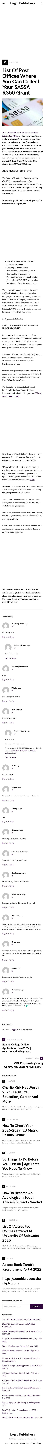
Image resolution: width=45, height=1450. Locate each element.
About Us (14, 1443)
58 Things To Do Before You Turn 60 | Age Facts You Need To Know (20, 1164)
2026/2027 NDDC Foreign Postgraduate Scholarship (21, 1319)
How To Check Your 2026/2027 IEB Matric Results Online (20, 1130)
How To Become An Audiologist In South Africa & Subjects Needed (22, 1198)
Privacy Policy (36, 1443)
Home (6, 1443)
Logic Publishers (22, 3)
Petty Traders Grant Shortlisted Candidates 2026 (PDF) (22, 1417)
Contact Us (24, 1443)
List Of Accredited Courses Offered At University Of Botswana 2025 (20, 1233)
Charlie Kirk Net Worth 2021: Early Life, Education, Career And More (20, 1094)
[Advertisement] (22, 29)
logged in (15, 1030)
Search (36, 1306)
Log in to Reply (8, 637)
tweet (32, 479)
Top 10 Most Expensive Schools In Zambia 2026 (20, 1346)
